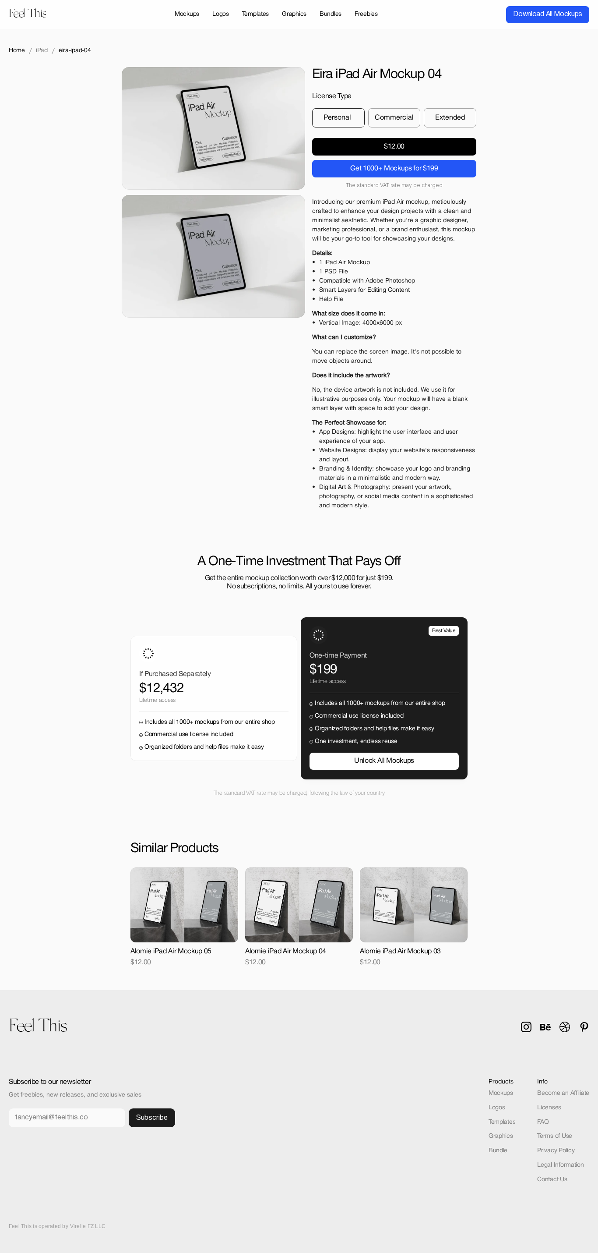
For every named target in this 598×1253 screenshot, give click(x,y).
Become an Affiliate (563, 1093)
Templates (502, 1122)
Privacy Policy (555, 1151)
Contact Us (552, 1179)
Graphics (501, 1136)
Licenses (549, 1108)
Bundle (498, 1151)
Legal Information (560, 1165)
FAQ (543, 1122)
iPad (42, 50)
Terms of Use (554, 1136)
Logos (497, 1108)
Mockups (501, 1093)
